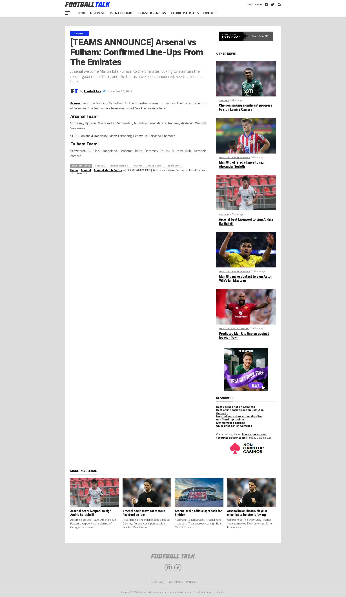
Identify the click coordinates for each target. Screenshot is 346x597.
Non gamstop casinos (230, 422)
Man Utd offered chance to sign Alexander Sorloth (242, 164)
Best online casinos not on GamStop (240, 410)
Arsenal (75, 103)
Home (82, 13)
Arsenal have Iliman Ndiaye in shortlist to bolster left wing (247, 513)
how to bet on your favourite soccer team (241, 436)
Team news (174, 165)
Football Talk (92, 91)
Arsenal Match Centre (108, 170)
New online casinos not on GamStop (239, 416)
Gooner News (155, 165)
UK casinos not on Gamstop (234, 425)
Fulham (137, 165)
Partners (191, 582)
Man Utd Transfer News (234, 157)
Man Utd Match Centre (234, 328)
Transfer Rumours (152, 13)
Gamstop (222, 413)
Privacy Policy (175, 582)
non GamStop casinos (230, 419)
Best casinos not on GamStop (235, 407)
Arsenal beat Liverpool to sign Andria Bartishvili (246, 221)
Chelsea (224, 100)
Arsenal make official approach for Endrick (198, 513)
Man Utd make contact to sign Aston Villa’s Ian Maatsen (245, 278)
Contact (209, 13)
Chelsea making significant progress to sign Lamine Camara (245, 107)
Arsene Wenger (119, 165)
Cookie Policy (157, 582)
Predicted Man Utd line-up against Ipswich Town (244, 336)
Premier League (121, 13)
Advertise (97, 13)
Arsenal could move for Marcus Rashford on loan (144, 513)
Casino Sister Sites (185, 13)
